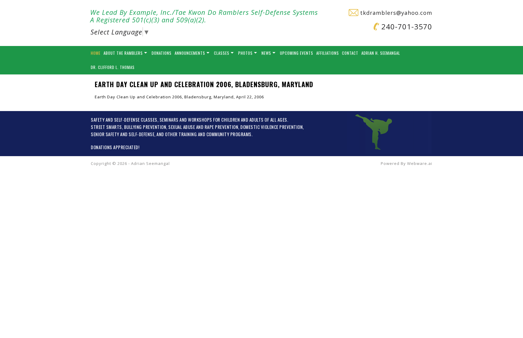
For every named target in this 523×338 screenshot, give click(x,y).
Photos (245, 53)
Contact (350, 53)
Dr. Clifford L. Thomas (113, 67)
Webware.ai (419, 163)
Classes (221, 53)
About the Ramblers (123, 53)
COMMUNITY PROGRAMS (229, 134)
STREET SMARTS (106, 126)
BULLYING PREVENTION (145, 126)
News (266, 53)
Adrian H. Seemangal (380, 53)
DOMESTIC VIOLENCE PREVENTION (271, 126)
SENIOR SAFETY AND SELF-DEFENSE (122, 134)
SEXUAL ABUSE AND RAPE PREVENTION (203, 126)
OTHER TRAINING (181, 134)
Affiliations (327, 53)
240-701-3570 (405, 26)
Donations (162, 53)
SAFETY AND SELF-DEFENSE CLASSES (124, 119)
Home (95, 53)
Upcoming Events (296, 53)
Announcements (190, 53)
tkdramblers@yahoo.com (395, 12)
